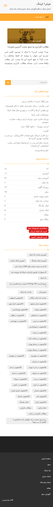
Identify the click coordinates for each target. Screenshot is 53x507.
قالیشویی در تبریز (39, 321)
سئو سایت (42, 292)
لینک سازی (44, 210)
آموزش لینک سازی (17, 261)
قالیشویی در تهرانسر (18, 321)
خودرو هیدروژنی (42, 150)
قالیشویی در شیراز (39, 362)
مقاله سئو (44, 219)
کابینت (46, 131)
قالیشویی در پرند (40, 379)
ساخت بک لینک (42, 201)
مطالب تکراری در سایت (37, 414)
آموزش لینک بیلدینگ (39, 261)
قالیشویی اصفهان (16, 298)
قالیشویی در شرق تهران (37, 344)
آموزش (45, 173)
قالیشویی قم (41, 396)
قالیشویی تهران (40, 309)
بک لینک (45, 183)
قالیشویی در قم (15, 367)
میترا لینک (44, 4)
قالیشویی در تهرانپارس (37, 327)
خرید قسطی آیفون (39, 237)
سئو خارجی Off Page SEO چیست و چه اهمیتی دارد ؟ (27, 285)
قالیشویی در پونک (20, 379)
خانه (47, 17)
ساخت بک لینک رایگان (38, 298)
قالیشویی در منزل (18, 373)
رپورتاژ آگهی (43, 187)
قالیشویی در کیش (19, 385)
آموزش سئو (43, 178)
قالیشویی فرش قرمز (19, 391)
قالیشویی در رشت (39, 333)
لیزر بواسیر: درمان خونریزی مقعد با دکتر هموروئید (27, 106)
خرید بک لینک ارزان (38, 231)
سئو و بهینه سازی (41, 196)
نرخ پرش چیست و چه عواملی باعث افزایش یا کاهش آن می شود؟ (29, 421)
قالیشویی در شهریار (16, 356)
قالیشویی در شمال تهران (37, 350)
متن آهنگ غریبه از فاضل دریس (35, 101)
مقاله (46, 215)
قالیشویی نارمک (24, 396)
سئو (47, 192)
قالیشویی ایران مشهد (38, 304)
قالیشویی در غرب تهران (37, 367)
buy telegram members (37, 228)
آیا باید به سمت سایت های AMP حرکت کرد (30, 266)
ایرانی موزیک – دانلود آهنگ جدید (35, 126)
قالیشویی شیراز (40, 391)
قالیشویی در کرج (40, 385)
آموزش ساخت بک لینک (37, 255)
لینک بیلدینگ (43, 205)
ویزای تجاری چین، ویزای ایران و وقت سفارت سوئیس (29, 120)
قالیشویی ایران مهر (16, 304)
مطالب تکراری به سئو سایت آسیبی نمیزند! (27, 47)
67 (48, 169)
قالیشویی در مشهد (39, 373)
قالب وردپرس (7, 500)
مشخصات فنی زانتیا (40, 115)
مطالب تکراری (25, 408)
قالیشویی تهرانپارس (20, 309)
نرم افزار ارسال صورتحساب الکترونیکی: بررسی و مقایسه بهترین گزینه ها (27, 137)
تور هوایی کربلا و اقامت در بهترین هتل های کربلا (28, 110)
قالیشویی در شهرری (38, 356)
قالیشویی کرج (41, 402)
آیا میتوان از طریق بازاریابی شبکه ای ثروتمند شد (28, 272)
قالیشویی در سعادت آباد (37, 338)
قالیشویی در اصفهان (38, 315)
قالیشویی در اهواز (17, 315)
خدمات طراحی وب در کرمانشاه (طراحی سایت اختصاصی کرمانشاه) (28, 144)
